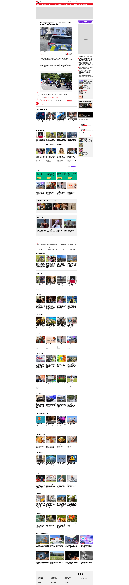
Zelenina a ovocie (38, 527)
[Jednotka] (79, 127)
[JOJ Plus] (79, 132)
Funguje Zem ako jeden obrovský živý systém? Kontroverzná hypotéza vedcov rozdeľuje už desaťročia (50, 465)
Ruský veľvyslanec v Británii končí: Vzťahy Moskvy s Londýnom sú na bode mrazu (61, 285)
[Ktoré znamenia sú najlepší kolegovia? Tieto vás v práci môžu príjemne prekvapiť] (61, 419)
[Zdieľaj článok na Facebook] (37, 96)
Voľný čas (85, 4)
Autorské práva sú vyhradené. (82, 576)
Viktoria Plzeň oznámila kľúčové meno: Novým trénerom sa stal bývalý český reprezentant (71, 384)
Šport (54, 4)
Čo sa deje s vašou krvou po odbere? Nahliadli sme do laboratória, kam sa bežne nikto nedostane (40, 191)
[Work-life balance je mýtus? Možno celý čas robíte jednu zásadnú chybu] (72, 419)
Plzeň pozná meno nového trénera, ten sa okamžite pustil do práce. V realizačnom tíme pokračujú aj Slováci (40, 485)
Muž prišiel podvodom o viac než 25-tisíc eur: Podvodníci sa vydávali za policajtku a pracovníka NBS (51, 122)
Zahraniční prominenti (49, 309)
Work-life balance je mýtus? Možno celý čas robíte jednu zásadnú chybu (71, 425)
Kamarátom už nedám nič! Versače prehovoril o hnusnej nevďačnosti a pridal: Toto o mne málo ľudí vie (71, 306)
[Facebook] (78, 574)
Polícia (56, 97)
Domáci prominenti (38, 308)
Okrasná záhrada (48, 526)
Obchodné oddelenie (67, 578)
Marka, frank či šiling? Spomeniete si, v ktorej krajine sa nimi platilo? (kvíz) (61, 365)
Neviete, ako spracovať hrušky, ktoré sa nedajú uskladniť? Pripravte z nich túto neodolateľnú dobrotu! (61, 525)
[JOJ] (79, 124)
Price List (52, 581)
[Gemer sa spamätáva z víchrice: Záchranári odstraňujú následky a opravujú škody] (61, 258)
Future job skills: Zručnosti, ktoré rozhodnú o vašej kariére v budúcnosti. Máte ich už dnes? (40, 426)
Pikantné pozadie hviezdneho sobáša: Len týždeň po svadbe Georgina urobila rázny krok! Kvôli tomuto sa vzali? (50, 306)
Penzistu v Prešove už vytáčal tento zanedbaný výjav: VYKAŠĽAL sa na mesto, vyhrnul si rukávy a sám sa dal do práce (56, 244)
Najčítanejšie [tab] (82, 56)
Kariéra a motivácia (42, 414)
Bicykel (49, 97)
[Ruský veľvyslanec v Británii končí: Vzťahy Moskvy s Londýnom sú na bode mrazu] (61, 279)
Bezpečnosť (68, 468)
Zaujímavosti (59, 4)
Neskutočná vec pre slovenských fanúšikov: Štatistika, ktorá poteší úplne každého (50, 191)
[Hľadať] (92, 4)
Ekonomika (66, 4)
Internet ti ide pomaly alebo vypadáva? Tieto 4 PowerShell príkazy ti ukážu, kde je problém (40, 464)
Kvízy (71, 4)
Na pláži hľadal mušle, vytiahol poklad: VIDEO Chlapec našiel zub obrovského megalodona (71, 326)
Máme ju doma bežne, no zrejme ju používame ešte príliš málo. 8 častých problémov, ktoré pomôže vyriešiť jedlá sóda (40, 505)
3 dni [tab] (87, 56)
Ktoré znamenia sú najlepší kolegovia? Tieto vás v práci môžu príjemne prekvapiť (61, 425)
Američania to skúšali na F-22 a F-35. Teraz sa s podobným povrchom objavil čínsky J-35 (61, 464)
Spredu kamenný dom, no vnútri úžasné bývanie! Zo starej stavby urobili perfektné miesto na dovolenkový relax (61, 505)
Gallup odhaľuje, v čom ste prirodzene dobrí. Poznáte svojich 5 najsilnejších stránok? (50, 425)
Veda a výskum (48, 468)
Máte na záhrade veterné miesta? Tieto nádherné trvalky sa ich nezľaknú (50, 524)
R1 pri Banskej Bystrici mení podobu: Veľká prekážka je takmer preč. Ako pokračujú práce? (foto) (71, 365)
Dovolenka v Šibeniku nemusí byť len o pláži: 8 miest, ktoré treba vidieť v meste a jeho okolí (51, 326)
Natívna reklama (53, 582)
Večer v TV (86, 119)
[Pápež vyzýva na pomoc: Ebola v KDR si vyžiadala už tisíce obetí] (72, 279)
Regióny (68, 267)
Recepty (58, 528)
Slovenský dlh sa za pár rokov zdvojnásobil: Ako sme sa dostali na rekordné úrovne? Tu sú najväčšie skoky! (40, 365)
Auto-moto (39, 393)
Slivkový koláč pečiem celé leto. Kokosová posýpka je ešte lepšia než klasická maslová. (50, 445)
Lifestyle (80, 4)
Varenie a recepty (41, 434)
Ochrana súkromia (40, 577)
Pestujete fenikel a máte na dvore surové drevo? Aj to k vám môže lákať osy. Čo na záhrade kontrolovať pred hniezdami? (72, 505)
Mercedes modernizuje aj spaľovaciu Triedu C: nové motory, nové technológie (51, 404)
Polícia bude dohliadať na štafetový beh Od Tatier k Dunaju (72, 120)
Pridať (70, 100)
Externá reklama (53, 577)
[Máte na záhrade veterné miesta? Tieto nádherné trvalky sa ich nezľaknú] (51, 518)
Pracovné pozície (39, 170)
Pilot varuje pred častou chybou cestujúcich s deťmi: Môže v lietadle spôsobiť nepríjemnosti (61, 326)
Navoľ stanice (80, 135)
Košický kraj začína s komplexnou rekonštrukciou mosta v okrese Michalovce (71, 405)
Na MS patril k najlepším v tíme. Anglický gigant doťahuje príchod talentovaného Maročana (50, 484)
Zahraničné (43, 4)
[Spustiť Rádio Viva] (85, 21)
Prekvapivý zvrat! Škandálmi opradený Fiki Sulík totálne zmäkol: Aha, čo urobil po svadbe (40, 306)
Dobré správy (40, 334)
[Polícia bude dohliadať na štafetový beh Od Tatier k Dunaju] (72, 115)
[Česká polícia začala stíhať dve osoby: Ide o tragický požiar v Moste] (61, 115)
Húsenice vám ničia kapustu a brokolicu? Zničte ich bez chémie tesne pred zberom (40, 524)
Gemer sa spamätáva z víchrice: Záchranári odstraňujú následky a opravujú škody (61, 265)
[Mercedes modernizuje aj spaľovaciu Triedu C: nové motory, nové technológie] (51, 398)
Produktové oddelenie (67, 577)
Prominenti (49, 4)
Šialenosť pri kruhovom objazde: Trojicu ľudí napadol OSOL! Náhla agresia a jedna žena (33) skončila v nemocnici (56, 241)
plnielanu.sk (58, 348)
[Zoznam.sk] (80, 579)
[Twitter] (82, 574)
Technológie (40, 453)
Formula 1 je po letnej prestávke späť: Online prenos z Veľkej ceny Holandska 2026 (50, 384)
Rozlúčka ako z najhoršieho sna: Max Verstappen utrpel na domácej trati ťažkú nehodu (39, 385)
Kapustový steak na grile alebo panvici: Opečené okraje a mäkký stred (61, 445)
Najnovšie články (40, 239)
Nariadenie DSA (40, 582)
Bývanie (38, 493)
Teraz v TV (80, 119)
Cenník (52, 579)
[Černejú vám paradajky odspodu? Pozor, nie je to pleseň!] (72, 518)
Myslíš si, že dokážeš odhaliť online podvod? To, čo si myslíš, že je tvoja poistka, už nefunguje (71, 465)
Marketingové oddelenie (67, 581)
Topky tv (75, 4)
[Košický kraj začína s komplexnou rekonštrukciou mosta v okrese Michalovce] (72, 398)
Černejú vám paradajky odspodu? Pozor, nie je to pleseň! (72, 524)
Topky (46, 20)
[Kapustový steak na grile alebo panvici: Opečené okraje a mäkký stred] (61, 439)
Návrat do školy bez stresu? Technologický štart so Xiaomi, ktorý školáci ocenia (71, 191)
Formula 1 (37, 388)
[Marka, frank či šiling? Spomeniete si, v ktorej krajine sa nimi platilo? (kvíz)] (61, 358)
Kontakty (66, 573)
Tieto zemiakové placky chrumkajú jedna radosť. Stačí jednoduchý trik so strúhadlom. (40, 445)
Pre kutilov (39, 513)
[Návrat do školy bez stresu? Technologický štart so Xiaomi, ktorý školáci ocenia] (51, 339)
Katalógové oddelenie (67, 579)
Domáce (38, 4)
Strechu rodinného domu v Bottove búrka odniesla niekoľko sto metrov (69, 230)
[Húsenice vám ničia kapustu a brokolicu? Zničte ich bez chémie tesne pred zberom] (40, 518)
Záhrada (68, 526)
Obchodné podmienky (54, 578)
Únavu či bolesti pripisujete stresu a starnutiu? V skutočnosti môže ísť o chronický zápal (71, 485)
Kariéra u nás (39, 579)
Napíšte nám (39, 581)
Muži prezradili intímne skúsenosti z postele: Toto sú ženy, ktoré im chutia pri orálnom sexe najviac (87, 115)
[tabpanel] (85, 68)
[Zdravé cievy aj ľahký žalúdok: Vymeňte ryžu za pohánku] (72, 439)
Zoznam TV (40, 217)
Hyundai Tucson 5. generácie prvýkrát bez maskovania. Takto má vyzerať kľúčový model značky (40, 405)
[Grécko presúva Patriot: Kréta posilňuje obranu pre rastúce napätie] (51, 279)
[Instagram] (80, 574)
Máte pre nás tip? (66, 582)
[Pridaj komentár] (37, 92)
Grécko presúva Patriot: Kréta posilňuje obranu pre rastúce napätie (48, 247)
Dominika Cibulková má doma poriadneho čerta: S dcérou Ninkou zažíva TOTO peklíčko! (43, 231)
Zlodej (46, 97)
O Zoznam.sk (40, 573)
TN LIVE (38, 473)
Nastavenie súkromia (40, 578)
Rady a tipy (58, 447)
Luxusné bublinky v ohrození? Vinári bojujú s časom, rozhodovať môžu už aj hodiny (40, 326)
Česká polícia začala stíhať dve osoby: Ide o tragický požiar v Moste (61, 120)
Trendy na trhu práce (38, 429)
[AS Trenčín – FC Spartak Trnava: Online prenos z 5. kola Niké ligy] (61, 378)
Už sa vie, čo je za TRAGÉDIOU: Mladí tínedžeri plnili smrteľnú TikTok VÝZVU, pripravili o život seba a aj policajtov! (87, 154)
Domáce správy (41, 253)
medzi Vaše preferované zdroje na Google (52, 100)
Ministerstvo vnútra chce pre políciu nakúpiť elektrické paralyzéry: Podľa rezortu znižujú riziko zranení (40, 122)
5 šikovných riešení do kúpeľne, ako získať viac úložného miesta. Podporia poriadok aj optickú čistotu (50, 505)
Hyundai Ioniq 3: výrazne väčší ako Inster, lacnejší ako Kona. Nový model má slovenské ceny (61, 405)
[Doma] (79, 129)
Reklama (52, 573)
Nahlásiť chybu (42, 104)
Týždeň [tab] (91, 56)
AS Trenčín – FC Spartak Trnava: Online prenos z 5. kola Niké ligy (61, 384)
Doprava (68, 407)
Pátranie (53, 97)
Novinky (58, 407)
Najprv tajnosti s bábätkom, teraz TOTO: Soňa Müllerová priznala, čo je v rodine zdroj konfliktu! (56, 231)
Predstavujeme (38, 408)
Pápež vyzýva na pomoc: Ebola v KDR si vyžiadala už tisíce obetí (71, 284)
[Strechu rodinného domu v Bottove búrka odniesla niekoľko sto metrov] (70, 223)
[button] (68, 54)
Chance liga (68, 387)
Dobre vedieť (37, 194)
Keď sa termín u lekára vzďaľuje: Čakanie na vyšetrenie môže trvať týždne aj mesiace (61, 191)
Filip (73, 1)
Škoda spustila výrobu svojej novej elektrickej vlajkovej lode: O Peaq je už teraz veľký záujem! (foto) (50, 365)
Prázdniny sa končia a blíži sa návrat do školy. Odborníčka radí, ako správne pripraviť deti (61, 484)
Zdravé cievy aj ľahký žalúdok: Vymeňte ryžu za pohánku (72, 445)
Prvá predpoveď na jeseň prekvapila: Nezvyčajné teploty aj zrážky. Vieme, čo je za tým (71, 265)
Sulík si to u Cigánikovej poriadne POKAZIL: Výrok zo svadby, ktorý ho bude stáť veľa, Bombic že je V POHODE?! (56, 249)
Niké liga (58, 386)
